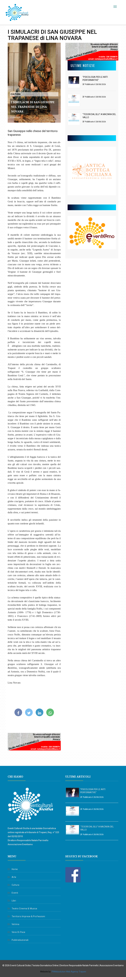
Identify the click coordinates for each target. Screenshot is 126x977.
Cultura (15, 885)
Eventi (15, 893)
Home (15, 869)
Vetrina (15, 924)
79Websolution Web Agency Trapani (68, 971)
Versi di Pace (18, 932)
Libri (14, 900)
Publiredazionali (20, 940)
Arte (14, 877)
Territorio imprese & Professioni (28, 916)
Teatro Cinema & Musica (24, 908)
